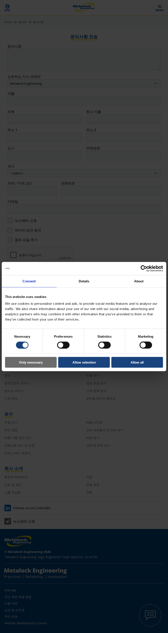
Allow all (137, 362)
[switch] (63, 344)
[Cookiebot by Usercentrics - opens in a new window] (144, 268)
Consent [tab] (29, 281)
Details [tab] (84, 281)
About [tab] (139, 281)
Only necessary (31, 362)
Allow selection (84, 362)
